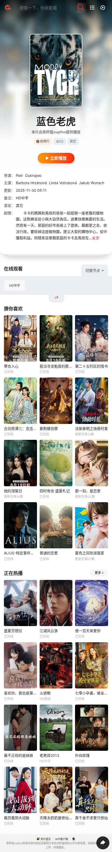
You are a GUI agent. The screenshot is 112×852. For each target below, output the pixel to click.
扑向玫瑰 (82, 755)
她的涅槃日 (13, 491)
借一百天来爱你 (88, 630)
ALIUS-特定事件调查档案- (20, 553)
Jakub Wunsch (91, 183)
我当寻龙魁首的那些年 (56, 366)
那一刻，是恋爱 (88, 491)
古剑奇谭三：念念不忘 (20, 428)
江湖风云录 (49, 630)
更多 (98, 573)
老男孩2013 (49, 755)
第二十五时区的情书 (91, 366)
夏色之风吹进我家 (89, 553)
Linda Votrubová (63, 183)
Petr (19, 175)
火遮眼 (45, 693)
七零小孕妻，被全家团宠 (91, 693)
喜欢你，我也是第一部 (20, 693)
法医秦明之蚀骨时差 (91, 428)
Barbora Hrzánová (31, 183)
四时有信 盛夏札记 (55, 491)
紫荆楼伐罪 (49, 428)
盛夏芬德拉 (13, 630)
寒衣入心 (11, 366)
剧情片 (44, 141)
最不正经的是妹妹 (18, 755)
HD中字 (14, 285)
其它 (19, 205)
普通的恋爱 (49, 553)
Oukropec (33, 175)
